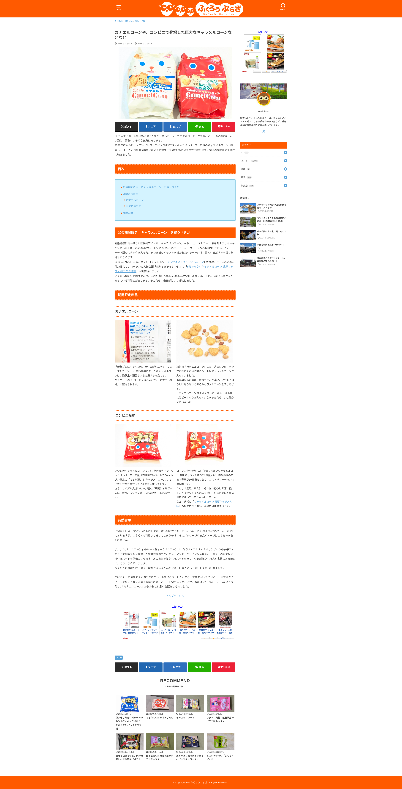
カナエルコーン (135, 200)
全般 (120, 657)
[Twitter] (263, 131)
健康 (245, 169)
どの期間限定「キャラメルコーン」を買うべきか (151, 187)
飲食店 (247, 185)
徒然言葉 (128, 213)
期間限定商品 (130, 194)
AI (244, 152)
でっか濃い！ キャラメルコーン (185, 261)
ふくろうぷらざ (199, 782)
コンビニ (249, 160)
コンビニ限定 (133, 206)
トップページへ (175, 595)
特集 (246, 177)
